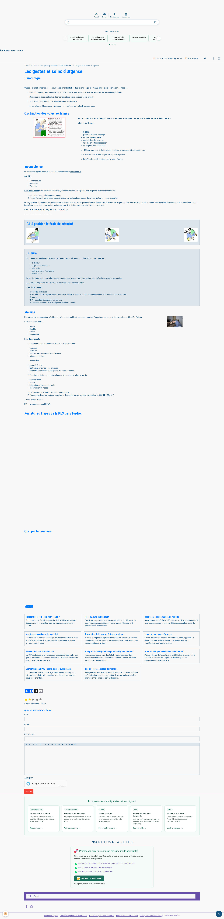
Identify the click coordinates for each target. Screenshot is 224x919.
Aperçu (73, 744)
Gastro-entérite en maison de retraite (162, 617)
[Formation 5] (115, 44)
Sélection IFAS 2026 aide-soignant (98, 38)
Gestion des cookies (172, 916)
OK (196, 896)
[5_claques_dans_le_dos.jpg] (49, 127)
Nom (26, 715)
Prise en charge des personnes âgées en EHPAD (52, 66)
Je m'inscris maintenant (91, 878)
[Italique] (30, 744)
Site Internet (29, 734)
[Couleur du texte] (41, 744)
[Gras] (26, 744)
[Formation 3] (112, 44)
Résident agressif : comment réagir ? (43, 617)
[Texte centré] (48, 744)
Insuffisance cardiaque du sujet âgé (42, 634)
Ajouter (29, 791)
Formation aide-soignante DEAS (118, 38)
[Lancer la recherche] (155, 22)
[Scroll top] (219, 914)
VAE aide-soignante (139, 37)
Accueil (27, 66)
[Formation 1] (109, 44)
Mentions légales (51, 916)
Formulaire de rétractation (127, 916)
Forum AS (193, 58)
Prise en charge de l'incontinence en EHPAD (164, 651)
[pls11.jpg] (32, 235)
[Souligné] (33, 744)
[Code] (66, 744)
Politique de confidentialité (151, 916)
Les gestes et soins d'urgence (158, 634)
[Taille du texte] (37, 744)
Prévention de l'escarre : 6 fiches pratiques (104, 634)
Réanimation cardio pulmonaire (40, 651)
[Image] (59, 744)
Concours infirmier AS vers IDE (77, 38)
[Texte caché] (55, 744)
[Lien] (52, 744)
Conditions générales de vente (101, 916)
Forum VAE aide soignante (169, 58)
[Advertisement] (47, 6)
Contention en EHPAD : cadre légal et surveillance (48, 669)
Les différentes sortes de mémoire (101, 669)
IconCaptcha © (62, 786)
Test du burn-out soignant (97, 617)
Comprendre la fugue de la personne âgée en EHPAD (109, 651)
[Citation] (45, 744)
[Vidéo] (62, 744)
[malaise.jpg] (175, 321)
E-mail (27, 724)
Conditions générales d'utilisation (73, 916)
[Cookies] (5, 914)
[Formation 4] (114, 44)
